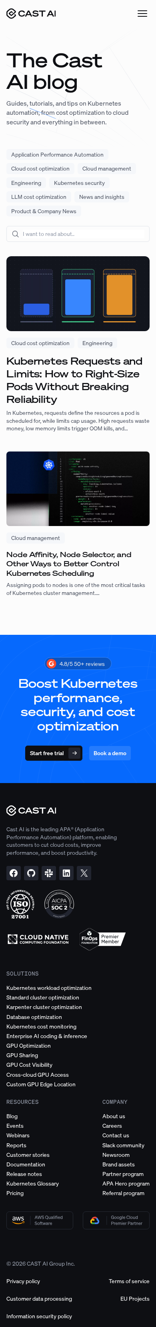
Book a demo (110, 753)
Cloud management (106, 168)
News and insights (101, 196)
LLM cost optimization (38, 196)
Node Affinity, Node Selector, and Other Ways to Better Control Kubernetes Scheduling (69, 564)
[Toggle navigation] (142, 13)
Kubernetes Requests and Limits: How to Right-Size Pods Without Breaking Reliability (74, 380)
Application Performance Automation (57, 154)
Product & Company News (43, 211)
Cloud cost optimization (40, 168)
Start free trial (47, 753)
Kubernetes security (79, 182)
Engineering (26, 182)
